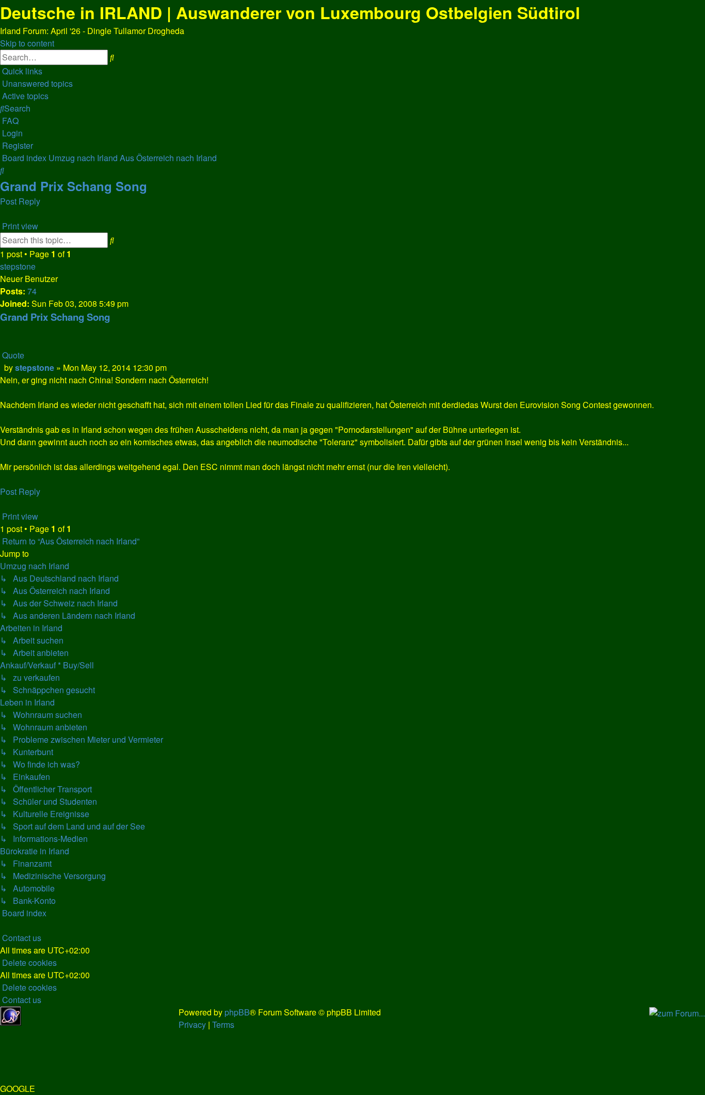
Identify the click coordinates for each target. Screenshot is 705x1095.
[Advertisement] (101, 1021)
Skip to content (27, 43)
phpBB (237, 1012)
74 (32, 291)
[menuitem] (36, 83)
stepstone (18, 266)
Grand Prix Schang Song (73, 186)
